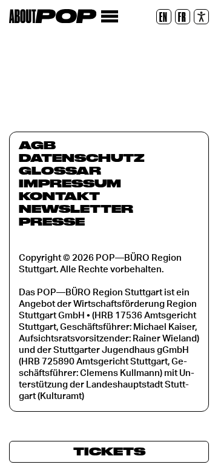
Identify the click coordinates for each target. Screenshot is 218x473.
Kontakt (59, 196)
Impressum (70, 183)
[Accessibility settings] (201, 17)
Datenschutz (82, 158)
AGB (37, 145)
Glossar (60, 170)
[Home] (52, 16)
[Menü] (109, 16)
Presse (52, 221)
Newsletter (76, 209)
